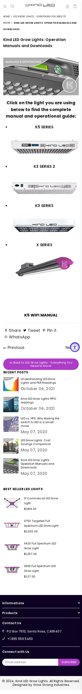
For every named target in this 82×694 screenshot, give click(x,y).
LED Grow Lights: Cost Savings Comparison (36, 442)
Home (6, 16)
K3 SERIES (44, 205)
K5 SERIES (44, 127)
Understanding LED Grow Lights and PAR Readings (38, 381)
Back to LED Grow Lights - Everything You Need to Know (42, 364)
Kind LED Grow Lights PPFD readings (38, 400)
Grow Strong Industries (51, 685)
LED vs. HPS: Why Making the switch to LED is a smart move (40, 422)
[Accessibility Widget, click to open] (75, 347)
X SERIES (44, 244)
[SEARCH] (12, 5)
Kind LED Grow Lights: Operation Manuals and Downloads (37, 463)
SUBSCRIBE (69, 662)
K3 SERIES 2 (44, 166)
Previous (15, 347)
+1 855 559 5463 (20, 639)
